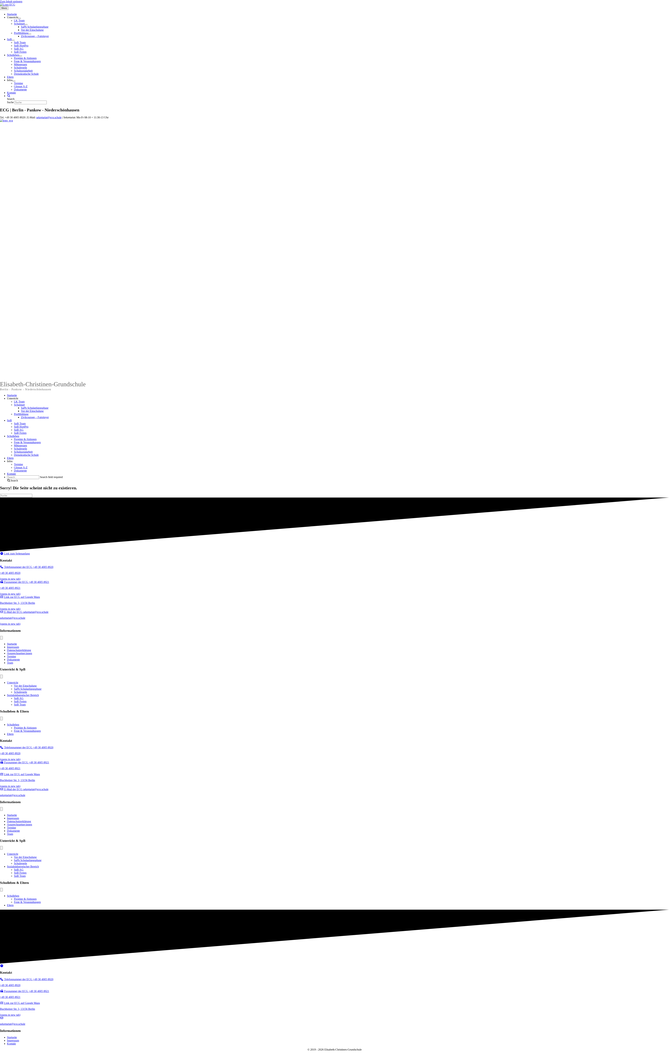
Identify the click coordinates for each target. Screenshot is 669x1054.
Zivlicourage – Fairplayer (35, 417)
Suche (10, 102)
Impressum (13, 647)
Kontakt (11, 473)
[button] (8, 95)
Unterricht (12, 398)
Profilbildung (21, 414)
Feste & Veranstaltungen (27, 442)
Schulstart (19, 404)
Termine (18, 464)
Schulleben (13, 436)
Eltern (10, 458)
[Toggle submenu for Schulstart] (26, 24)
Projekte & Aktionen (25, 439)
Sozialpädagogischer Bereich (23, 695)
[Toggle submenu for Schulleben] (20, 55)
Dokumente (20, 470)
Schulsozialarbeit (23, 451)
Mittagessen (20, 445)
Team (10, 662)
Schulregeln (20, 448)
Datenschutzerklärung (19, 650)
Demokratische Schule (26, 454)
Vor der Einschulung (32, 411)
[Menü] (1, 638)
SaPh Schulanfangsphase (34, 407)
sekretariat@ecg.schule (48, 117)
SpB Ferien (20, 432)
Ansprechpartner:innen (19, 653)
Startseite (12, 395)
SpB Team (20, 423)
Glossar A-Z (21, 467)
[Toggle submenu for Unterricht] (19, 18)
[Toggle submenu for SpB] (13, 40)
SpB (9, 420)
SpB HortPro (21, 426)
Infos (10, 461)
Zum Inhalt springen (11, 1)
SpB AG (19, 429)
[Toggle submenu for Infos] (14, 81)
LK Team (19, 401)
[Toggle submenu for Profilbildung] (29, 34)
